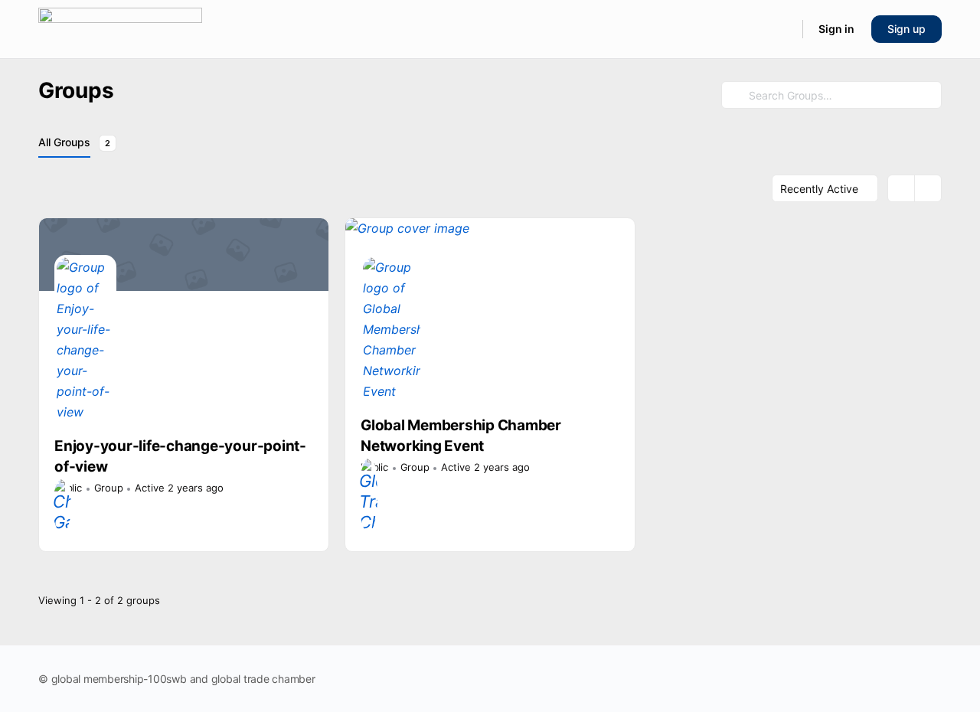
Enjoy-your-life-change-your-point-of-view (180, 456)
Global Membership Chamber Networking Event (461, 435)
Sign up (906, 28)
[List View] (928, 188)
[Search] (781, 29)
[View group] (183, 254)
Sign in (836, 28)
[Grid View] (901, 188)
